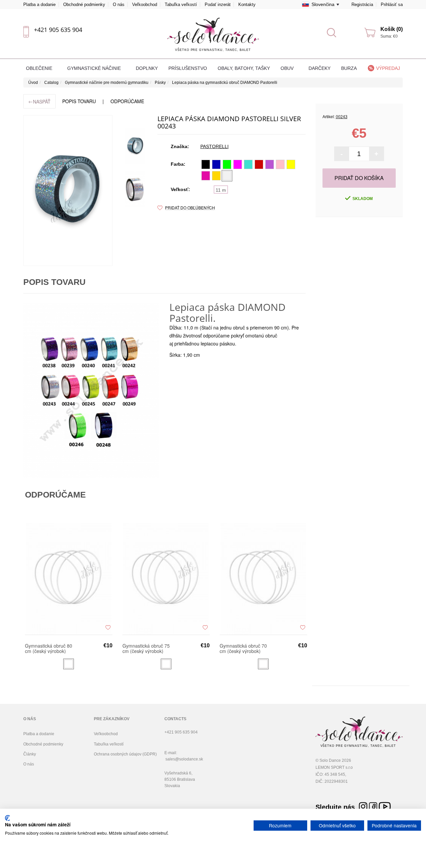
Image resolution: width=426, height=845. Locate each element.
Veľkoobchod (144, 4)
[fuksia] (237, 164)
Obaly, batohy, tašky (244, 68)
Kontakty (247, 4)
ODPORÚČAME (127, 101)
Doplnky (147, 68)
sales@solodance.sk (184, 759)
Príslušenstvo (187, 68)
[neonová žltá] (291, 164)
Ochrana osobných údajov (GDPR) (125, 754)
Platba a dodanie (39, 4)
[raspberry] (205, 175)
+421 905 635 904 (58, 30)
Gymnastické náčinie (94, 68)
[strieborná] (227, 175)
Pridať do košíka (359, 178)
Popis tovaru (79, 101)
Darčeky (319, 68)
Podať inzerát (218, 4)
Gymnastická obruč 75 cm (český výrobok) (146, 648)
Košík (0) (391, 29)
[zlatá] (216, 175)
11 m (221, 190)
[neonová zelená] (227, 164)
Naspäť (39, 101)
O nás (118, 4)
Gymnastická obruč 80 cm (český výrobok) (48, 648)
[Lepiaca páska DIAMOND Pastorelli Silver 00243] (135, 146)
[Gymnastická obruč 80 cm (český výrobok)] (68, 578)
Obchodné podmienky (84, 4)
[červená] (259, 164)
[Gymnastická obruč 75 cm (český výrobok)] (166, 578)
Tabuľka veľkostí (181, 4)
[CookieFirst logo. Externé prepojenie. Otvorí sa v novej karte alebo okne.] (7, 818)
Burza (349, 68)
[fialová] (269, 164)
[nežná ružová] (280, 164)
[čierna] (205, 164)
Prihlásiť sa (392, 4)
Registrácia (362, 4)
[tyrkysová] (248, 164)
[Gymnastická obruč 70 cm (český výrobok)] (263, 578)
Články (29, 754)
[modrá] (216, 164)
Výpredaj (388, 68)
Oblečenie (40, 68)
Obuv (288, 68)
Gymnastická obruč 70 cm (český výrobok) (243, 648)
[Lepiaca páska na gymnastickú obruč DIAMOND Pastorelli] (68, 190)
